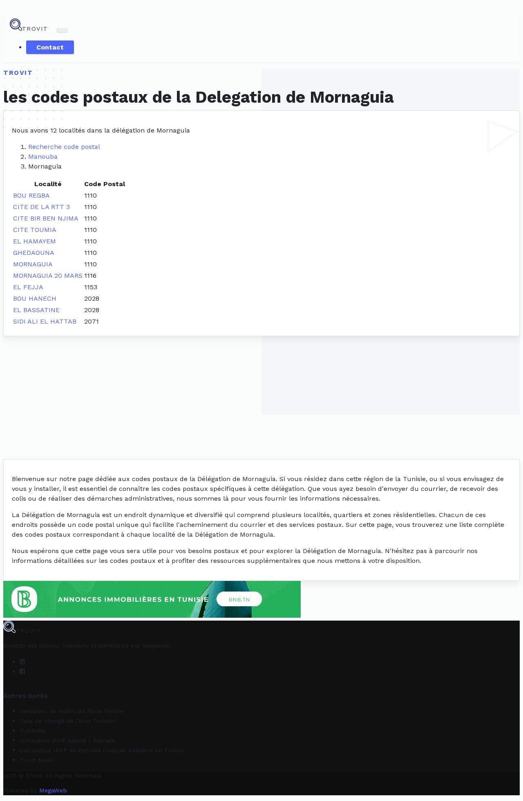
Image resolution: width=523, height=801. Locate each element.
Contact (50, 47)
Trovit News (37, 760)
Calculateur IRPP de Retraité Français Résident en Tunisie (102, 750)
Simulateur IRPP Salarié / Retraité (67, 740)
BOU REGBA (31, 195)
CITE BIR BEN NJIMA (45, 218)
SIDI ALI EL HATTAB (44, 321)
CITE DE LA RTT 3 (41, 207)
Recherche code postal (64, 147)
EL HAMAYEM (34, 241)
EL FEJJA (28, 287)
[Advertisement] (261, 397)
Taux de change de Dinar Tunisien (68, 721)
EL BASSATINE (36, 310)
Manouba (43, 156)
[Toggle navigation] (62, 31)
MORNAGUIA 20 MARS (48, 275)
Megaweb (156, 645)
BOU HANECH (34, 298)
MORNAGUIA (33, 264)
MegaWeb (53, 790)
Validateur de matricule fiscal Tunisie (71, 711)
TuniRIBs (32, 730)
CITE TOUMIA (34, 230)
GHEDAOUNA (33, 252)
